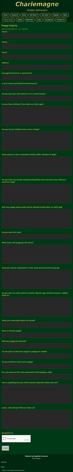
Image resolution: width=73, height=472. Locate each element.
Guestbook (49, 20)
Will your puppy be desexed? (14, 341)
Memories (29, 20)
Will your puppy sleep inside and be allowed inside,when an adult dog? (32, 207)
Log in (3, 467)
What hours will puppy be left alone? (17, 242)
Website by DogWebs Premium (36, 456)
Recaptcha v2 (7, 433)
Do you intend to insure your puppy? (17, 362)
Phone (5, 42)
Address (5, 63)
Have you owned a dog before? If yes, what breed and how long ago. (31, 268)
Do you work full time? (11, 232)
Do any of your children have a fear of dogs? (21, 129)
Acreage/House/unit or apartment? (17, 73)
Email (5, 52)
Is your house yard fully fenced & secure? (19, 83)
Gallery (19, 20)
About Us (15, 15)
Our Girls (45, 15)
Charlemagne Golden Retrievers (16, 470)
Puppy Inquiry (8, 20)
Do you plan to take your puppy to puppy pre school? (24, 351)
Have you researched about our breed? (18, 320)
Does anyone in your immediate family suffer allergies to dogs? (29, 154)
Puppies (56, 15)
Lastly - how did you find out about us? (18, 408)
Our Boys (33, 15)
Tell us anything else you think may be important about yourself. (30, 382)
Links (39, 20)
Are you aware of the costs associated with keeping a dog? (27, 372)
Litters (65, 15)
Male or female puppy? (12, 331)
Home (5, 15)
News (24, 15)
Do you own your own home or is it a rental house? (24, 94)
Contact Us (61, 20)
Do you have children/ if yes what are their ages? (23, 104)
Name (5, 31)
